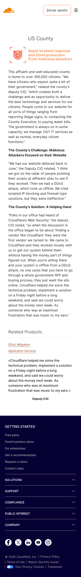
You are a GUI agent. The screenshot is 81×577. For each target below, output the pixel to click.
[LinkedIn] (28, 542)
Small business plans (19, 441)
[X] (18, 542)
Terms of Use (16, 562)
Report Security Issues (43, 562)
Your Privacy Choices (29, 566)
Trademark (54, 566)
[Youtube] (38, 542)
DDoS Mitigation (19, 344)
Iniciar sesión (57, 10)
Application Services (22, 350)
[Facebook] (8, 542)
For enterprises (15, 448)
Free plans (12, 435)
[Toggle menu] (76, 10)
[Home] (9, 10)
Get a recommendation (20, 455)
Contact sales (14, 468)
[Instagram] (48, 542)
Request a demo (16, 461)
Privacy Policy (50, 556)
